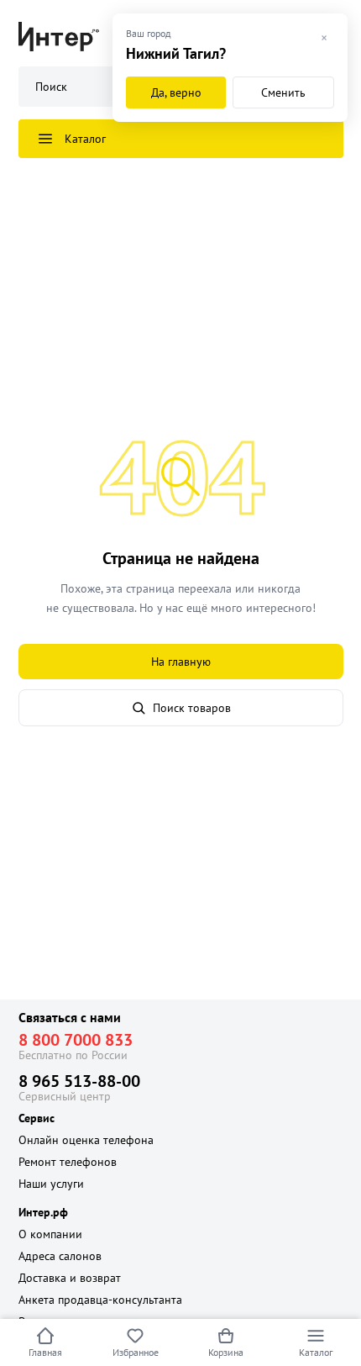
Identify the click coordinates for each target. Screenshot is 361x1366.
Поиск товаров (192, 707)
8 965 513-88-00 (79, 1081)
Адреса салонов (60, 1255)
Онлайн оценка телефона (86, 1139)
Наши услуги (51, 1183)
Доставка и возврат (69, 1277)
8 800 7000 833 (75, 1040)
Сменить (283, 92)
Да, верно (176, 92)
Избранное (135, 1352)
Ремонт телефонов (67, 1161)
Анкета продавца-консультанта (100, 1299)
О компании (50, 1234)
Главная (45, 1352)
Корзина (225, 1352)
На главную (181, 661)
